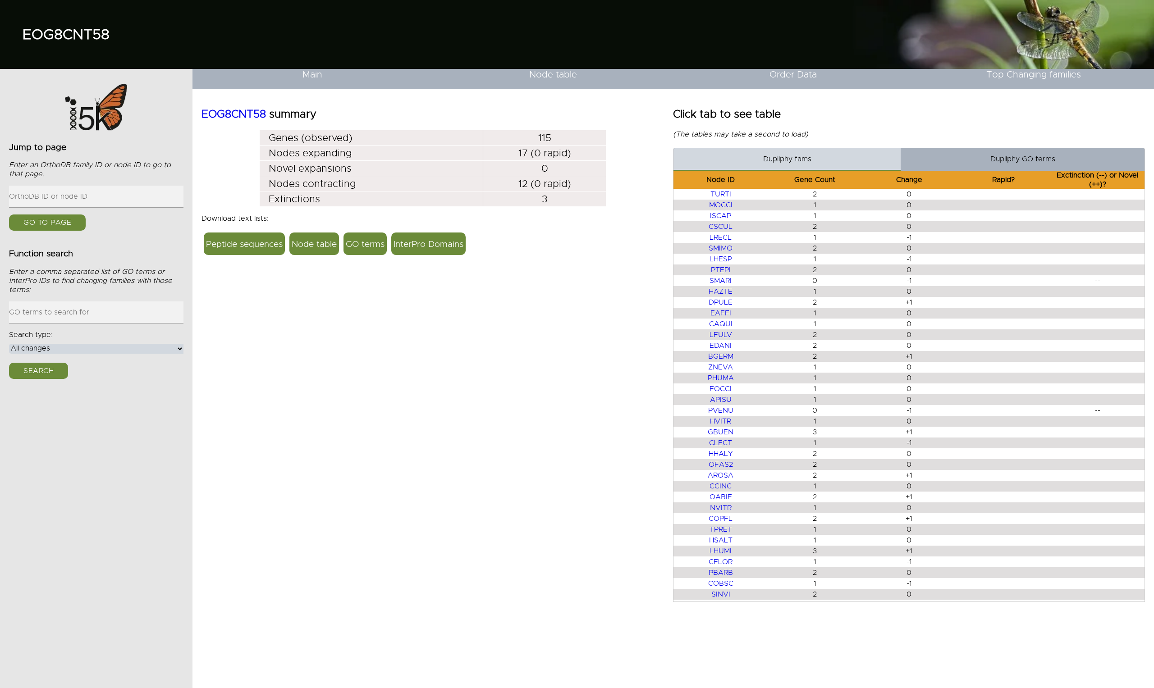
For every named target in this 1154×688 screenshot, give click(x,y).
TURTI (720, 194)
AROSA (720, 475)
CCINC (721, 486)
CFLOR (721, 561)
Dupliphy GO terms (1022, 159)
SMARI (721, 280)
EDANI (721, 345)
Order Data (793, 74)
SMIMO (721, 248)
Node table (553, 74)
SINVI (720, 594)
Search (38, 370)
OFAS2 (721, 464)
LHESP (721, 259)
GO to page (47, 222)
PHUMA (721, 378)
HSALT (721, 540)
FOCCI (721, 388)
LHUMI (721, 551)
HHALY (721, 453)
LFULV (721, 334)
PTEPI (721, 269)
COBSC (720, 583)
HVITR (720, 421)
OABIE (721, 496)
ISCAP (720, 215)
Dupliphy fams (787, 159)
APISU (721, 399)
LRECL (721, 237)
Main (312, 74)
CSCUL (721, 226)
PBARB (721, 572)
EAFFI (720, 313)
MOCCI (721, 205)
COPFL (721, 518)
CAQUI (721, 323)
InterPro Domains (428, 244)
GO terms (365, 244)
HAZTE (721, 291)
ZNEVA (720, 367)
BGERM (720, 356)
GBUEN (720, 432)
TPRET (721, 529)
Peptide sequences (244, 244)
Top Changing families (1033, 74)
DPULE (721, 302)
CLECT (720, 442)
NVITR (721, 507)
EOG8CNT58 (66, 34)
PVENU (720, 410)
